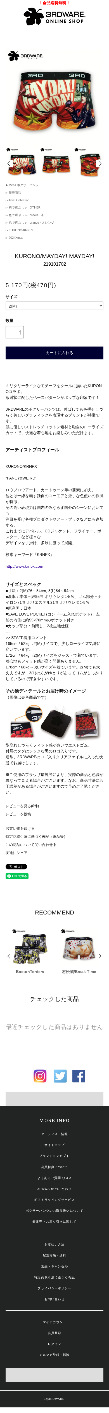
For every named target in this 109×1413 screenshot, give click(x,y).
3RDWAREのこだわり (54, 1188)
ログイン (54, 1344)
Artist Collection (18, 200)
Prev (9, 163)
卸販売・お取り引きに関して (54, 1221)
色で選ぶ (15, 215)
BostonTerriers (30, 971)
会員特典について (54, 1167)
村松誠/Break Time (79, 971)
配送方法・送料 (55, 1255)
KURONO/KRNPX (21, 230)
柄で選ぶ (15, 207)
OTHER (35, 207)
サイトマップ (54, 1145)
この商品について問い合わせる (31, 845)
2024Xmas (15, 237)
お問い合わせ (54, 1299)
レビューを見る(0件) (22, 806)
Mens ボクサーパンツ (24, 185)
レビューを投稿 (18, 814)
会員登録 (54, 1333)
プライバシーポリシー (54, 1288)
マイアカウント (55, 1322)
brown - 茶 (36, 215)
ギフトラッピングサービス (54, 1199)
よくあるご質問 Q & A (54, 1178)
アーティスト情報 (54, 1134)
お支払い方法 (54, 1244)
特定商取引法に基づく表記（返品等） (36, 837)
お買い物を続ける (20, 829)
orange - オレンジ (41, 222)
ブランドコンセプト (54, 1155)
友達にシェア (16, 853)
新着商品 (14, 192)
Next (99, 163)
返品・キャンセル (54, 1266)
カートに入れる (59, 352)
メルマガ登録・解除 (54, 1354)
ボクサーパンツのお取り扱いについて (54, 1210)
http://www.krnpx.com (24, 566)
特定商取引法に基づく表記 (54, 1277)
